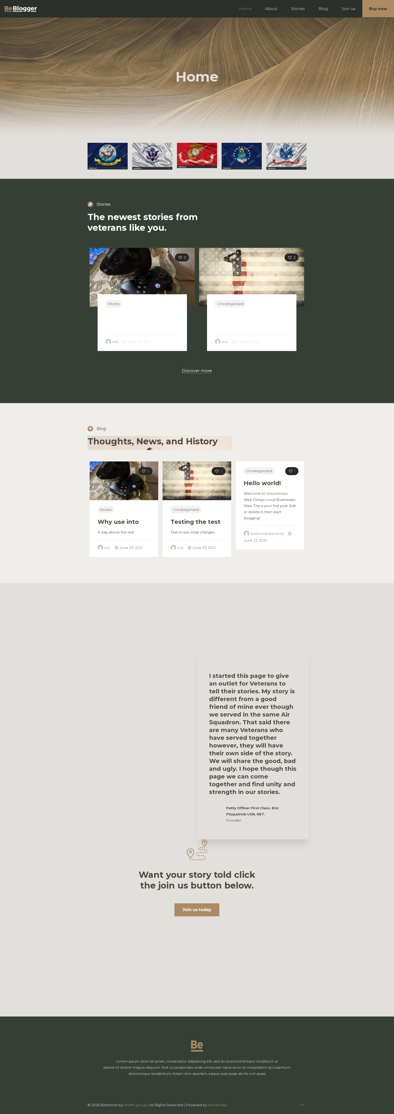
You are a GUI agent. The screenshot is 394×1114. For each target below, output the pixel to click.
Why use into (126, 316)
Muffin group (135, 1105)
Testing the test (240, 316)
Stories (113, 304)
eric (115, 342)
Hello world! (262, 483)
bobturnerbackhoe (267, 533)
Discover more (197, 370)
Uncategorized (230, 304)
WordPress (217, 1105)
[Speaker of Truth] (21, 8)
